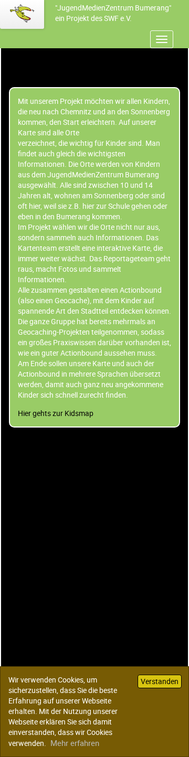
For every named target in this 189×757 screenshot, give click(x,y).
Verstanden (159, 681)
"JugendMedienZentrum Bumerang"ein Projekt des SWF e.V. (113, 13)
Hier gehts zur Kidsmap (55, 413)
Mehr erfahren (74, 743)
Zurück (12, 433)
